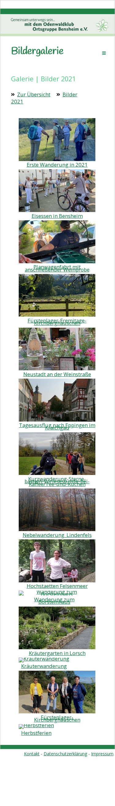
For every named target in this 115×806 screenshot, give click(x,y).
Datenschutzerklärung (65, 754)
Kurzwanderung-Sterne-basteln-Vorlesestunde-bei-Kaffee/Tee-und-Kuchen (57, 481)
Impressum (102, 754)
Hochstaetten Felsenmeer (57, 585)
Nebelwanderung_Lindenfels (57, 534)
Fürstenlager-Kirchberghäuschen (57, 718)
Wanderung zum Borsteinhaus (54, 600)
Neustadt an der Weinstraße (57, 374)
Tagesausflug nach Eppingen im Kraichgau (57, 426)
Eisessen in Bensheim (57, 215)
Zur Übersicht (33, 94)
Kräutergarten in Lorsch (57, 653)
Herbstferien (36, 732)
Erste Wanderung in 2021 (57, 164)
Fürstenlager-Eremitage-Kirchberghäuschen (57, 321)
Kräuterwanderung (44, 665)
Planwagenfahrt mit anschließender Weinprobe (57, 268)
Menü (104, 52)
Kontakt (32, 754)
